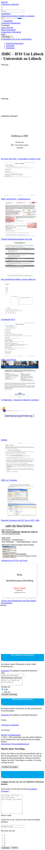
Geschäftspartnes (14, 735)
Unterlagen (5, 4)
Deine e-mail (6, 815)
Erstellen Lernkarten (26, 16)
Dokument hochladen (9, 16)
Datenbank (10, 48)
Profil (3, 34)
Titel (2, 673)
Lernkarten (14, 4)
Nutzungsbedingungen (20, 744)
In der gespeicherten (24, 39)
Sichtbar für (5, 687)
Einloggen (5, 671)
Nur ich (7, 692)
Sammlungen (15, 23)
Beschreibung (11, 678)
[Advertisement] (22, 72)
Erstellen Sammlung (9, 694)
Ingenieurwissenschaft (15, 43)
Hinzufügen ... (7, 37)
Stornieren (5, 848)
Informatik (10, 46)
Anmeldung (5, 14)
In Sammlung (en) (8, 39)
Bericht (4, 735)
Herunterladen (6, 603)
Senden (14, 848)
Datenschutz (6, 744)
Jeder (6, 689)
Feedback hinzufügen (10, 767)
